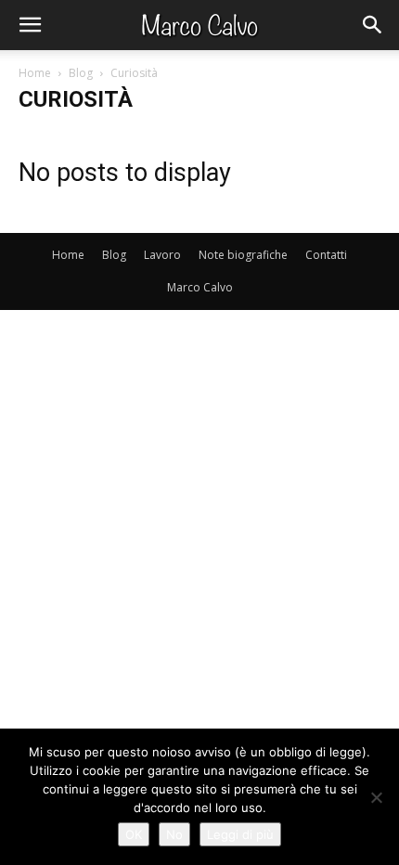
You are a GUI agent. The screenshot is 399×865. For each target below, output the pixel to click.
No (174, 834)
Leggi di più (240, 834)
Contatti (326, 255)
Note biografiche (243, 255)
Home (35, 73)
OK (133, 834)
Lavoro (162, 255)
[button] (29, 25)
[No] (376, 797)
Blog (81, 73)
